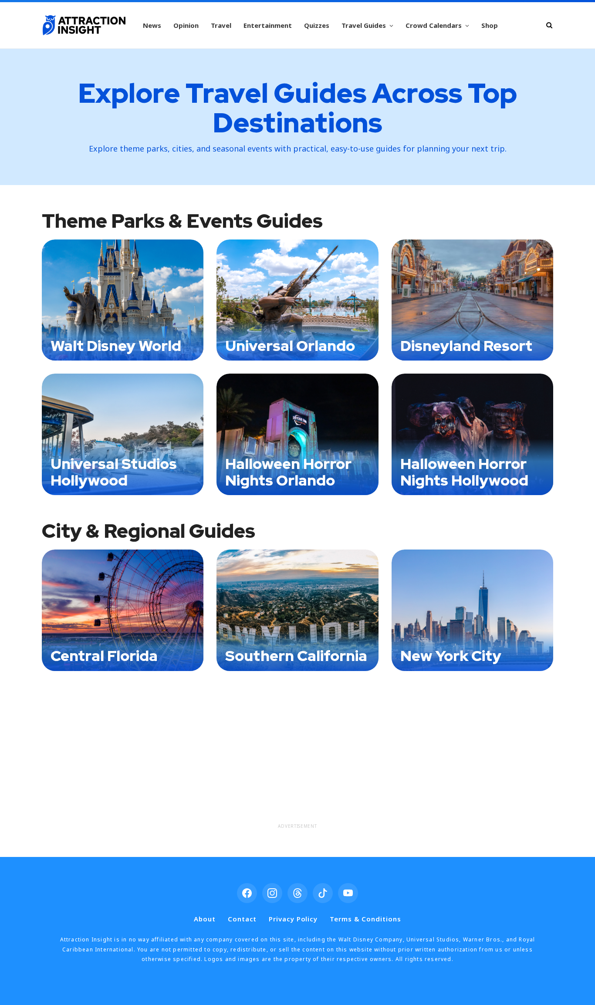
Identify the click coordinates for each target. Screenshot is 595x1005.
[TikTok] (323, 893)
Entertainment (267, 25)
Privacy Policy (293, 918)
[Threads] (297, 893)
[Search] (549, 25)
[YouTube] (348, 893)
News (152, 25)
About (205, 918)
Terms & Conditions (365, 918)
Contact (242, 918)
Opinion (186, 25)
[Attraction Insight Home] (84, 25)
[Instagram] (272, 893)
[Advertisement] (298, 758)
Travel (221, 25)
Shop (489, 25)
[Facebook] (247, 893)
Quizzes (316, 25)
